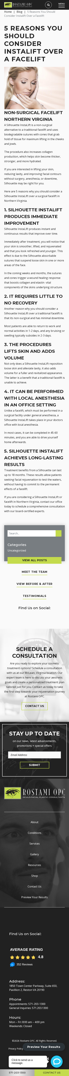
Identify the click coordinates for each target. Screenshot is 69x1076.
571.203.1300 (40, 1008)
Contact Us (34, 886)
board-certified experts (29, 511)
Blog (19, 12)
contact (44, 502)
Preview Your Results (34, 897)
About (34, 822)
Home (8, 12)
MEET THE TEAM (34, 571)
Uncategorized (17, 550)
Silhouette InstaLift (16, 229)
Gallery (34, 854)
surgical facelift (47, 196)
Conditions (34, 833)
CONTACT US (34, 706)
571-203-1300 (36, 1004)
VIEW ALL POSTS (34, 560)
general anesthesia (44, 415)
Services (34, 843)
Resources (34, 865)
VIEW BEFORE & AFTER (34, 584)
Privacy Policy (15, 1048)
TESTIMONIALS (34, 596)
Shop (34, 876)
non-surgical (22, 318)
